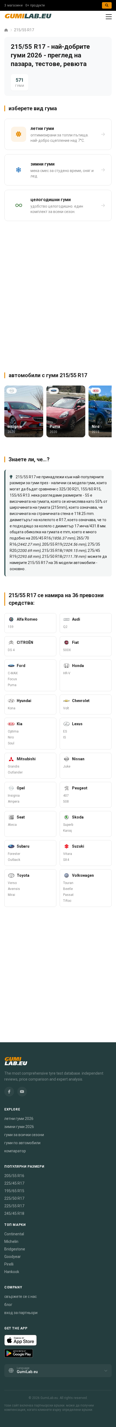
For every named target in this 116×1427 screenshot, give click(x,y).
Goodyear (12, 1256)
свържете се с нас (20, 1296)
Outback (14, 860)
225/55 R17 (14, 1206)
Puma (12, 685)
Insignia (14, 795)
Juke (66, 766)
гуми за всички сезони (24, 1135)
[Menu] (109, 16)
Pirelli (8, 1264)
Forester (14, 854)
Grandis (13, 766)
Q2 (65, 627)
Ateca (12, 825)
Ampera (13, 801)
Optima (13, 731)
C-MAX (13, 673)
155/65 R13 (20, 495)
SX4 (66, 860)
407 (66, 795)
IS (64, 737)
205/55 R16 (14, 1176)
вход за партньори (20, 1313)
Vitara (67, 854)
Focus (12, 679)
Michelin (11, 1241)
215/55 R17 (24, 30)
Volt (66, 708)
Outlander (15, 772)
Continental (14, 1234)
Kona (11, 708)
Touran (68, 883)
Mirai (11, 895)
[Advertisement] (58, 294)
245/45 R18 (14, 1213)
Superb (68, 825)
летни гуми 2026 (18, 1118)
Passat (68, 895)
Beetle (68, 889)
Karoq (67, 831)
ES (65, 731)
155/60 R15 (91, 489)
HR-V (66, 673)
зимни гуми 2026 (19, 1127)
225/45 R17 (14, 1183)
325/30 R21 (69, 489)
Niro (11, 737)
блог (8, 1304)
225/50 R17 (14, 1198)
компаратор (15, 1151)
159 (10, 627)
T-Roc (67, 901)
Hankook (11, 1272)
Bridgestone (14, 1249)
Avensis (14, 889)
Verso (12, 883)
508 (66, 801)
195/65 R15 (14, 1191)
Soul (11, 743)
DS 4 (11, 650)
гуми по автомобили (22, 1143)
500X (67, 650)
